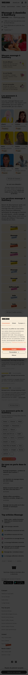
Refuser (14, 355)
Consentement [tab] (6, 323)
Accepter (14, 349)
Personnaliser (13, 352)
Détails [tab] (14, 323)
